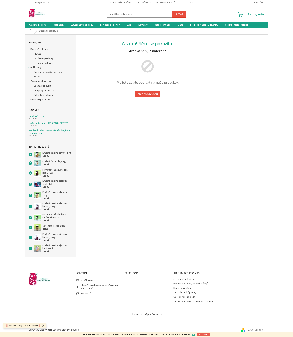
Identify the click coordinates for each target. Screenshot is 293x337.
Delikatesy (35, 67)
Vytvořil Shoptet (256, 330)
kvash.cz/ (86, 293)
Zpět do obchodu (148, 94)
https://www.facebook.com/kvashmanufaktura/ (99, 286)
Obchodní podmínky (120, 2)
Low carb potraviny (40, 99)
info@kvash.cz (88, 280)
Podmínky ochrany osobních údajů (156, 2)
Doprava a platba (182, 288)
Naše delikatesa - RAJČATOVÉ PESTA (48, 123)
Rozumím (203, 334)
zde (193, 334)
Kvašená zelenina (39, 49)
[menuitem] (37, 25)
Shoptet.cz (136, 314)
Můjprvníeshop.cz (153, 314)
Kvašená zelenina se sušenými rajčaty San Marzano (49, 131)
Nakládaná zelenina (43, 95)
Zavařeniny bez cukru (41, 81)
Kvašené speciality (43, 58)
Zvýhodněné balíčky (44, 63)
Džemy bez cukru (42, 86)
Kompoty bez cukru (44, 90)
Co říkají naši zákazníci (184, 297)
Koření (37, 76)
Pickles (37, 54)
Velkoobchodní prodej (184, 292)
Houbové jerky (36, 115)
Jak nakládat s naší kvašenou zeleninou (193, 301)
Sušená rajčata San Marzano (48, 72)
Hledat (179, 14)
